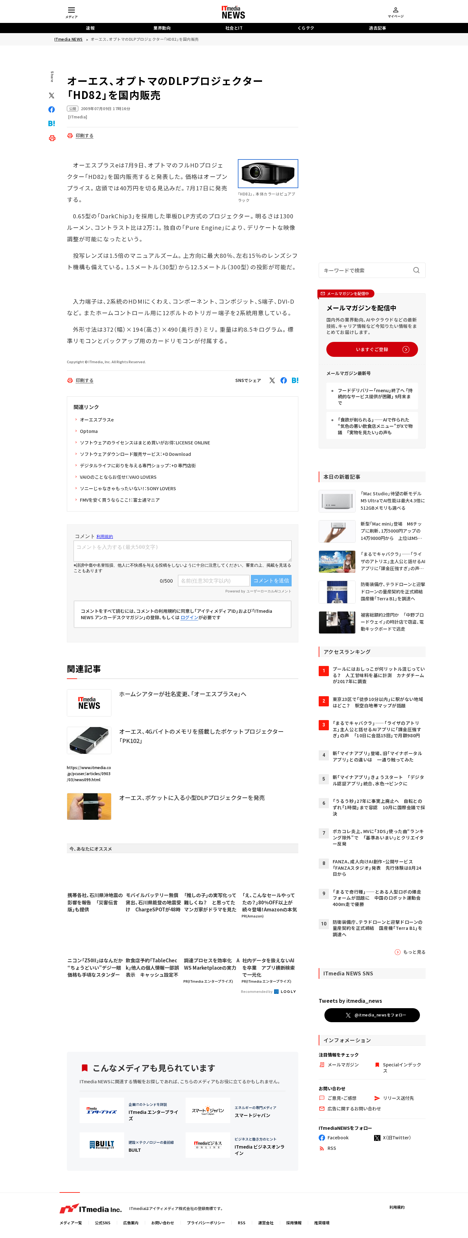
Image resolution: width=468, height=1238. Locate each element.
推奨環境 (322, 1222)
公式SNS (102, 1222)
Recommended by (257, 991)
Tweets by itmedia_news (350, 1000)
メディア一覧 (71, 1222)
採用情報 (293, 1222)
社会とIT (234, 28)
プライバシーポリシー (206, 1222)
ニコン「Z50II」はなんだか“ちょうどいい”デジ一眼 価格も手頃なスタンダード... (95, 968)
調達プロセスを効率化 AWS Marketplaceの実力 (211, 964)
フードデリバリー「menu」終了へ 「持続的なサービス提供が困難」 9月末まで (375, 396)
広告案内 (130, 1222)
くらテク (306, 28)
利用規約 (397, 1207)
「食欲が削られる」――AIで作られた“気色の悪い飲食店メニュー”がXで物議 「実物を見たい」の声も (375, 425)
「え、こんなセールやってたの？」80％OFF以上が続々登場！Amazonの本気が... (269, 902)
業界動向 (162, 28)
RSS (241, 1222)
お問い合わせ (162, 1222)
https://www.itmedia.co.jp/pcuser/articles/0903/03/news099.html (89, 773)
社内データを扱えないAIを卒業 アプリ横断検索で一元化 (268, 967)
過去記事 (377, 28)
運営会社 (265, 1222)
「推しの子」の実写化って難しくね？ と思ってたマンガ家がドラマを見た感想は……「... (210, 902)
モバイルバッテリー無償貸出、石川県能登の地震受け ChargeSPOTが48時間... (153, 902)
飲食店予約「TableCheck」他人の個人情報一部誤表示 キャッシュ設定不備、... (152, 968)
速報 (90, 28)
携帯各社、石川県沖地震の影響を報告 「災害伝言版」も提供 (95, 902)
